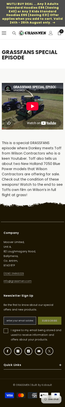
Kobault (47, 385)
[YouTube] (39, 351)
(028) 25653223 (14, 273)
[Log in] (51, 33)
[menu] (4, 33)
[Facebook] (7, 351)
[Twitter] (49, 351)
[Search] (14, 33)
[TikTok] (28, 351)
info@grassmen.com (18, 281)
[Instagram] (18, 351)
